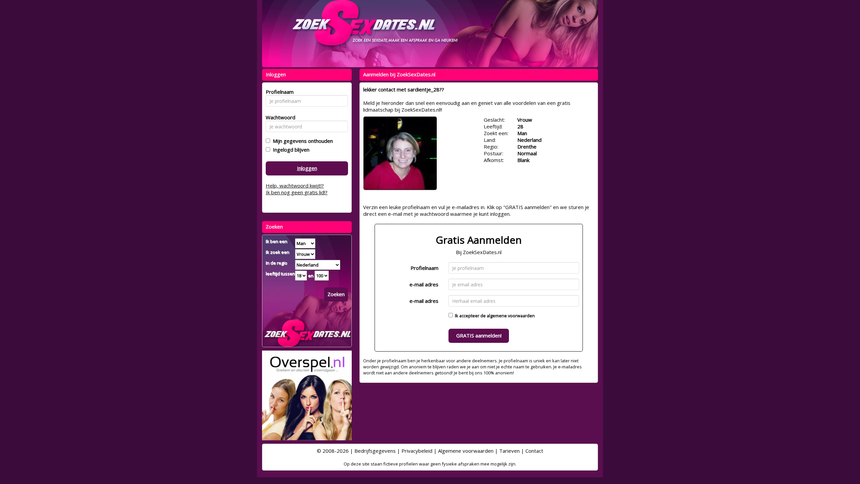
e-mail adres (424, 284)
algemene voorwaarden (511, 316)
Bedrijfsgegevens (375, 450)
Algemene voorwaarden (465, 450)
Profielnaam (424, 268)
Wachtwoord (279, 117)
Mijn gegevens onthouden (301, 140)
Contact (534, 450)
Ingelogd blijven (289, 149)
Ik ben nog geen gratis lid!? (297, 192)
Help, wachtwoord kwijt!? (295, 185)
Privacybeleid (416, 450)
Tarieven (509, 450)
